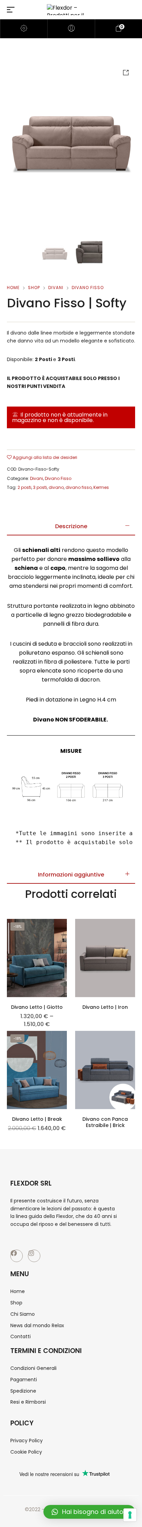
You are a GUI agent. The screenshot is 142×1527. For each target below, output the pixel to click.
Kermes (101, 487)
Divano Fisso (88, 287)
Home (13, 287)
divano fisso (78, 487)
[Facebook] (16, 1256)
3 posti (40, 487)
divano (56, 487)
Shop (34, 287)
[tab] (71, 526)
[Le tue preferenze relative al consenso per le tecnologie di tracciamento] (129, 1514)
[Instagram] (34, 1256)
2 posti (24, 487)
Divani (55, 287)
